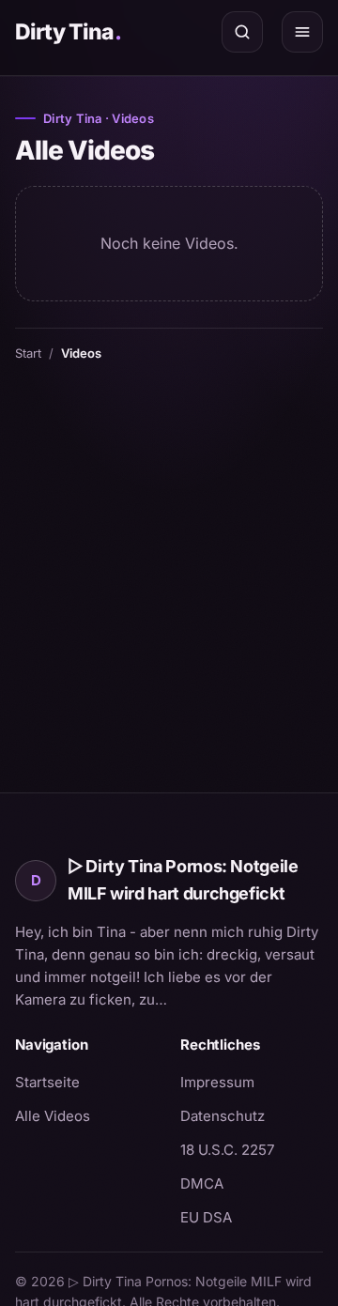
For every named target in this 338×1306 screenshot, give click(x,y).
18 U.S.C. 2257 (227, 1150)
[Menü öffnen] (302, 32)
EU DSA (206, 1217)
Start (28, 353)
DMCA (201, 1183)
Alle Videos (52, 1116)
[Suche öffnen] (242, 32)
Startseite (47, 1082)
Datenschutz (222, 1116)
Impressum (217, 1082)
